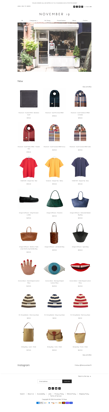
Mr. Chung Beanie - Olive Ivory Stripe (29, 315)
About (74, 20)
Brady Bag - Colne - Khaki (54, 347)
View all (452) (87, 87)
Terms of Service (55, 396)
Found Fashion (61, 20)
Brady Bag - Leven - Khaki (28, 347)
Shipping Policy (84, 394)
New (20, 81)
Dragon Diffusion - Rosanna (54, 212)
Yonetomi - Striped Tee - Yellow (54, 180)
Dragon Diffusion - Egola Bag (80, 246)
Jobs (49, 394)
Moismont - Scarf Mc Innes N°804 (54, 112)
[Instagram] (79, 7)
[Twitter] (74, 7)
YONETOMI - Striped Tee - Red (28, 180)
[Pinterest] (82, 7)
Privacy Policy (59, 394)
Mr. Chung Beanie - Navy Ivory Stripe (54, 315)
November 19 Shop (60, 399)
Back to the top (83, 376)
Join (22, 6)
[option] (54, 47)
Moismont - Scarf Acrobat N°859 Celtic (80, 146)
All (22, 20)
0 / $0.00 (87, 6)
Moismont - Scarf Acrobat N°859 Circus (54, 146)
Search (22, 394)
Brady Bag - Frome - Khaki (80, 347)
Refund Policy (71, 394)
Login (19, 6)
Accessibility (41, 394)
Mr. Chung (47, 20)
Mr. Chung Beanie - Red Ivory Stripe (80, 315)
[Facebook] (77, 7)
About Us (31, 394)
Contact (85, 20)
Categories (33, 20)
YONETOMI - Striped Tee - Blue (80, 180)
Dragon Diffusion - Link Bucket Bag (54, 246)
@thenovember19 (85, 365)
